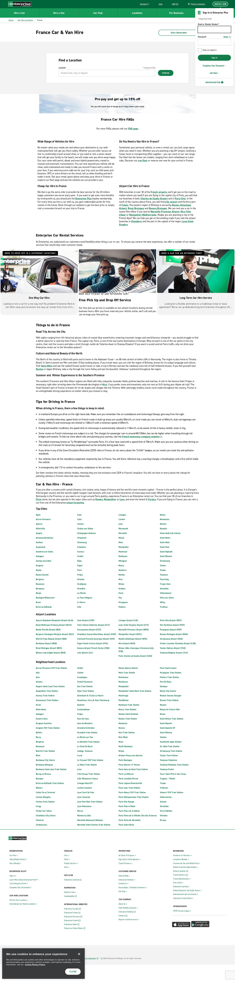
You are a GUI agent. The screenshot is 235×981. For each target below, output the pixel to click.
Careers (145, 4)
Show (225, 37)
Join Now (213, 73)
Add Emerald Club (212, 82)
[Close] (79, 954)
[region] (43, 963)
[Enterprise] (19, 4)
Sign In (214, 57)
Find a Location (198, 4)
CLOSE (72, 971)
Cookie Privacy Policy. (35, 964)
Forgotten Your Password (213, 65)
